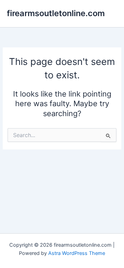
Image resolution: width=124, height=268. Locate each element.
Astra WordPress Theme (76, 253)
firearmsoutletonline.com (56, 13)
